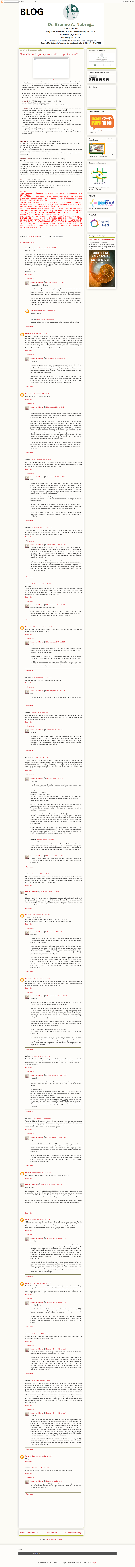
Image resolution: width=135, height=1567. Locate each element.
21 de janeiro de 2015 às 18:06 (55, 282)
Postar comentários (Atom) (54, 1539)
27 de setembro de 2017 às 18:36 (56, 996)
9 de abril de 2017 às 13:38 (54, 778)
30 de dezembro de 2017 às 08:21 (51, 1184)
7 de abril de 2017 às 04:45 (40, 712)
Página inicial (52, 1533)
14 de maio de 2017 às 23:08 (50, 891)
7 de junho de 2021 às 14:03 (46, 310)
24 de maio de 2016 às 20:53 (41, 394)
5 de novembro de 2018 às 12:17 (56, 1349)
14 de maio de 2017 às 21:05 (55, 856)
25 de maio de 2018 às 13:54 (41, 1380)
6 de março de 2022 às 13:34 (55, 1481)
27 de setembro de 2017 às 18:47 (56, 1075)
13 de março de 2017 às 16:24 (55, 642)
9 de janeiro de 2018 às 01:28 (41, 1219)
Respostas (30, 278)
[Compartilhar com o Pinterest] (62, 236)
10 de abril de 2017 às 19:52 (45, 839)
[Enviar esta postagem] (49, 236)
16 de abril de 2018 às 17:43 (40, 1334)
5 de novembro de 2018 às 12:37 (56, 1413)
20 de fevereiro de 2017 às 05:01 (42, 627)
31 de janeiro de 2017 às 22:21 (41, 584)
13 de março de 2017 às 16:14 (55, 605)
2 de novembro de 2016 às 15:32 (56, 545)
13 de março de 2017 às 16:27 (55, 691)
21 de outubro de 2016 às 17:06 (55, 477)
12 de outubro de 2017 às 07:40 (55, 1137)
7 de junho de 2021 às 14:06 (40, 1468)
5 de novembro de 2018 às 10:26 (42, 1456)
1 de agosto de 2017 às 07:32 (41, 1056)
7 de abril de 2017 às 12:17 (39, 757)
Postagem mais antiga (73, 1533)
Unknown (33, 310)
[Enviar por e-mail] (54, 236)
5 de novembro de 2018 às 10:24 (56, 1302)
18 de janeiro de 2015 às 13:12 (46, 248)
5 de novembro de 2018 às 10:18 (56, 1238)
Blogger (94, 1563)
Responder (28, 274)
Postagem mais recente (29, 1533)
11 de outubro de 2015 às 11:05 (55, 358)
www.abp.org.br (51, 79)
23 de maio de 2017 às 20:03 (41, 915)
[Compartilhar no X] (58, 236)
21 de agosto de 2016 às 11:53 (41, 460)
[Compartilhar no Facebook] (60, 236)
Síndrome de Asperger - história (101, 239)
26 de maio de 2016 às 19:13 (55, 407)
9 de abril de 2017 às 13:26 (54, 730)
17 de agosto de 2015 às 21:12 (41, 333)
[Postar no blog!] (56, 236)
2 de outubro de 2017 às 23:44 (41, 1118)
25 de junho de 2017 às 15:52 (41, 979)
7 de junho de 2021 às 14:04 (45, 319)
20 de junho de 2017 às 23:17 (55, 932)
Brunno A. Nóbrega (36, 282)
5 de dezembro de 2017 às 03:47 (42, 1172)
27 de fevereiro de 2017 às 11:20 (42, 677)
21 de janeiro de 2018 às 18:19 (41, 1283)
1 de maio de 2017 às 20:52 (40, 874)
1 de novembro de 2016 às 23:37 (42, 527)
